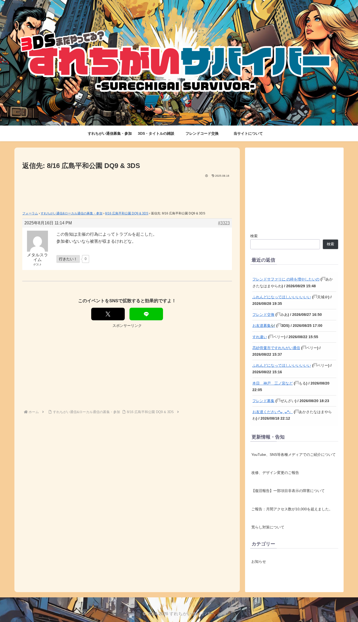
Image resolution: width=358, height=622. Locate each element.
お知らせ (258, 562)
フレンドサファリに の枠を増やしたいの (285, 279)
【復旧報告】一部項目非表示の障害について (288, 491)
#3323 (224, 223)
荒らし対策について (267, 527)
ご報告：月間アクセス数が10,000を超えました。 (292, 509)
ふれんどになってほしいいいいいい (281, 297)
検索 (254, 236)
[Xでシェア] (108, 314)
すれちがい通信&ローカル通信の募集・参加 (71, 213)
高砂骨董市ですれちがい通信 (276, 348)
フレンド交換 (263, 314)
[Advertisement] (127, 192)
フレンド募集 (263, 401)
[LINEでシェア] (146, 314)
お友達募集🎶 (263, 325)
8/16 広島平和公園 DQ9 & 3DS (126, 213)
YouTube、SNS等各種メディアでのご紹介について (293, 454)
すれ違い (259, 337)
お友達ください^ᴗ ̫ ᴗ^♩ (272, 412)
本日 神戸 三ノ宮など (272, 383)
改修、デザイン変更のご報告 (275, 472)
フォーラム (30, 213)
